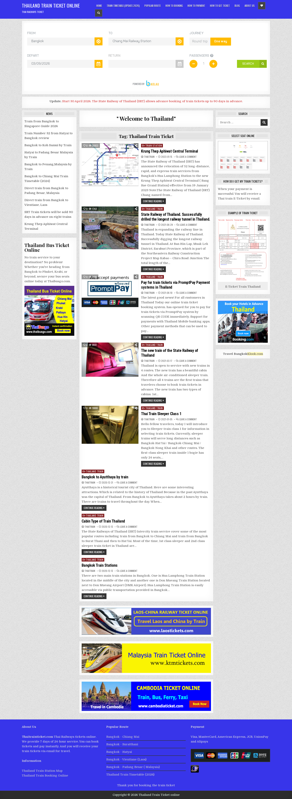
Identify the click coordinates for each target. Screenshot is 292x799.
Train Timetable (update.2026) (123, 6)
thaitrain (149, 157)
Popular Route (152, 6)
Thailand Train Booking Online (45, 775)
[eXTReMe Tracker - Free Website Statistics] (195, 771)
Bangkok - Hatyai (119, 752)
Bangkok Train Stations (100, 565)
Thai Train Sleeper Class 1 (161, 413)
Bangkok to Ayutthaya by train (105, 477)
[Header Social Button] (261, 5)
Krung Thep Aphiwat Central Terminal (170, 151)
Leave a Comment (188, 157)
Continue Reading (152, 201)
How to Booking (174, 6)
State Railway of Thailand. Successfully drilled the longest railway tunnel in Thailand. (175, 217)
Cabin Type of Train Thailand (103, 521)
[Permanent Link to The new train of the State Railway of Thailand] (110, 360)
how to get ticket (220, 6)
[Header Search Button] (98, 13)
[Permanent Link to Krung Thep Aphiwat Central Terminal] (110, 164)
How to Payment (196, 6)
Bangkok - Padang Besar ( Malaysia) (133, 767)
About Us (250, 6)
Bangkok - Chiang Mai (122, 737)
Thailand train (154, 208)
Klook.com (255, 354)
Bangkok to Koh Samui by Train (48, 145)
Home (99, 6)
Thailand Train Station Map (42, 771)
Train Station (153, 145)
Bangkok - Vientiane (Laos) (126, 759)
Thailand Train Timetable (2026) (130, 774)
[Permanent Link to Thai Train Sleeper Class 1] (110, 425)
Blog (237, 6)
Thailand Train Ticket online (51, 5)
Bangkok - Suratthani (122, 744)
